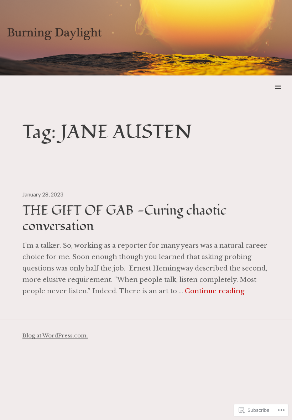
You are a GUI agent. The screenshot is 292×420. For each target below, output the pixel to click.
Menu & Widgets (278, 94)
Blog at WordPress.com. (55, 335)
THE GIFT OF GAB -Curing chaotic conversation (124, 218)
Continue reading (214, 291)
